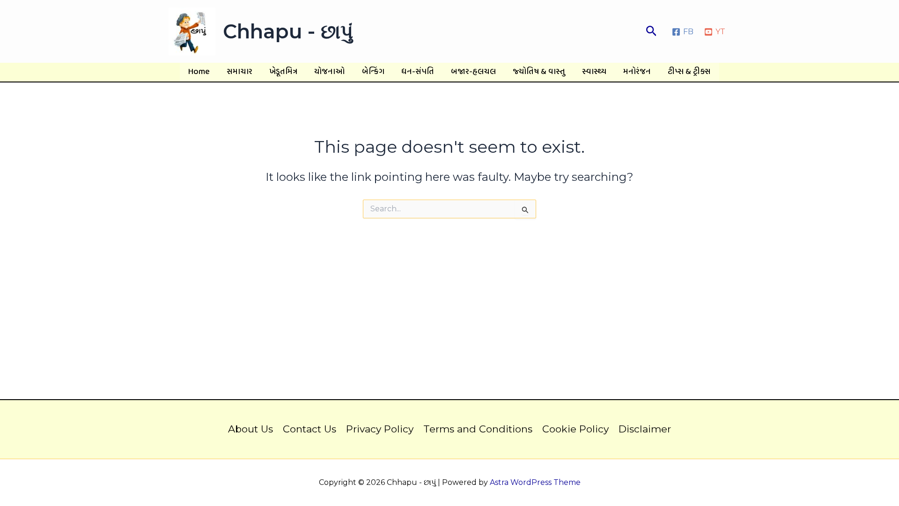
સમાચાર (239, 72)
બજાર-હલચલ (473, 72)
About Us (250, 429)
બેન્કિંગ (373, 72)
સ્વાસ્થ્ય (594, 72)
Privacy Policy (379, 429)
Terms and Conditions (477, 429)
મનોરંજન (637, 72)
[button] (651, 31)
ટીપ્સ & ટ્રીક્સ (689, 72)
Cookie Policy (575, 429)
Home (199, 72)
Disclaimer (645, 429)
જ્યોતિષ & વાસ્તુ (539, 72)
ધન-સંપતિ (417, 72)
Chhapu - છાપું (288, 31)
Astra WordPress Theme (535, 482)
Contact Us (309, 429)
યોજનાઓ (329, 72)
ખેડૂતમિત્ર (283, 72)
